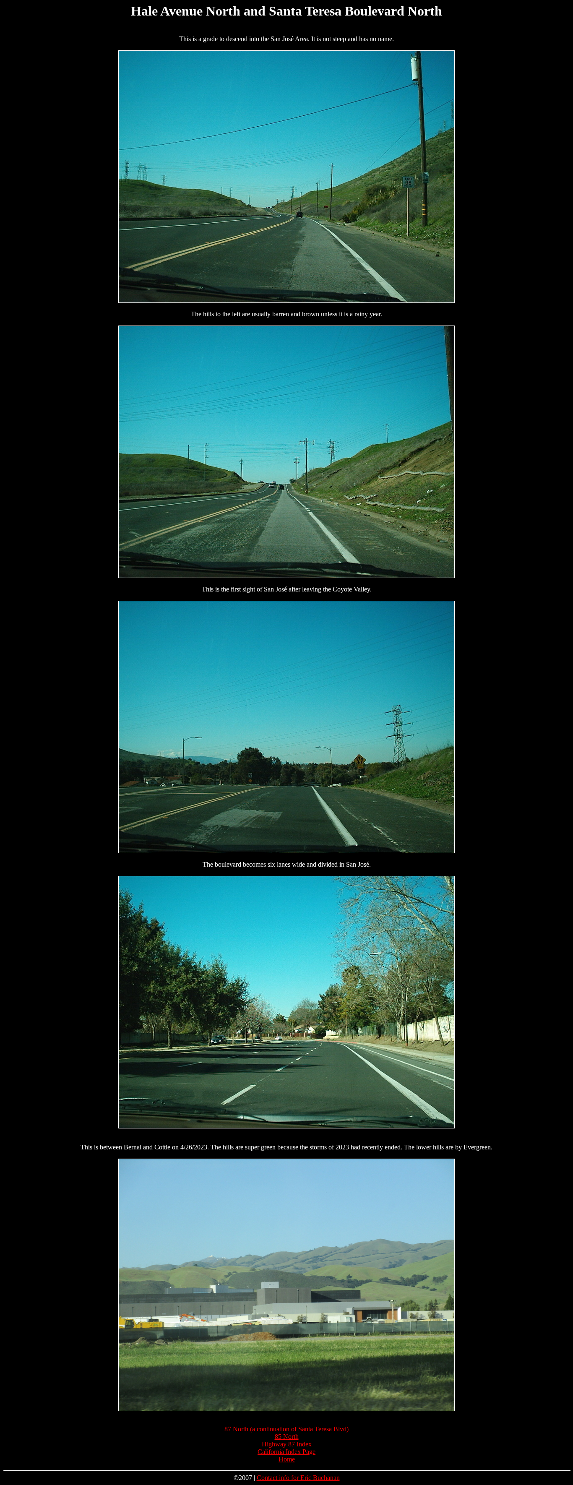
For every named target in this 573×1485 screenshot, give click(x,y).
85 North (287, 1436)
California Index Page (286, 1451)
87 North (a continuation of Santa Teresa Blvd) (286, 1429)
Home (287, 1459)
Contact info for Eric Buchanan (298, 1477)
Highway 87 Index (287, 1444)
